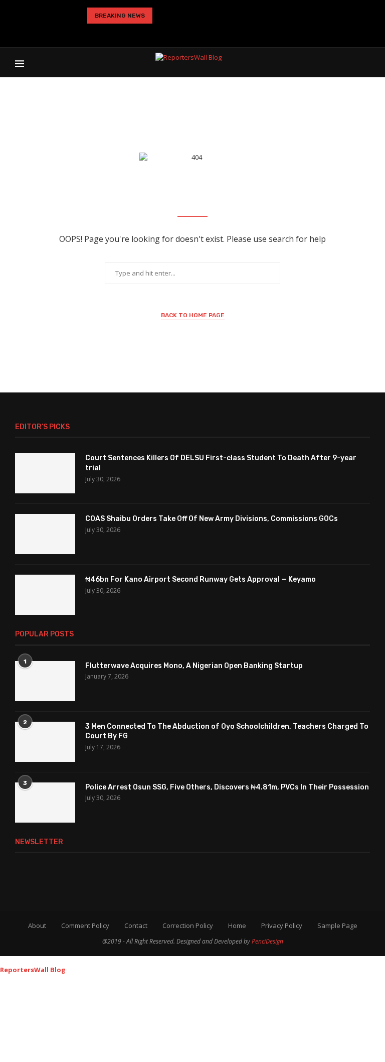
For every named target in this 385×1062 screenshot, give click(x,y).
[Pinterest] (191, 33)
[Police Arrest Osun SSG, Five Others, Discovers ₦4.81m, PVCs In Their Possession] (45, 802)
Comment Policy (85, 925)
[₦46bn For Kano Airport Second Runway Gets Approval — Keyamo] (45, 595)
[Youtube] (207, 33)
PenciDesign (267, 941)
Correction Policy (187, 925)
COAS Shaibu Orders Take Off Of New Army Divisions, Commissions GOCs (211, 518)
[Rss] (240, 33)
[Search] (365, 62)
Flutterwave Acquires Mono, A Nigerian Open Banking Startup (194, 665)
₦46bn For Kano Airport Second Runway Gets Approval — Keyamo (200, 579)
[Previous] (163, 16)
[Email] (223, 33)
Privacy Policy (281, 925)
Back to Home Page (193, 315)
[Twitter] (160, 33)
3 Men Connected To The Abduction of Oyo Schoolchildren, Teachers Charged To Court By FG (226, 731)
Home (237, 925)
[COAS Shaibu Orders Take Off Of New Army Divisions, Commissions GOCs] (45, 534)
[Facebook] (145, 33)
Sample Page (337, 925)
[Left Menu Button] (4, 960)
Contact (135, 925)
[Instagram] (175, 33)
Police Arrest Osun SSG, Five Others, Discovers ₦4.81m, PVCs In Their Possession (227, 787)
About (37, 925)
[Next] (180, 16)
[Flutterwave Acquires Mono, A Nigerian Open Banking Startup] (45, 681)
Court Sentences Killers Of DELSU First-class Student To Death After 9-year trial (220, 463)
